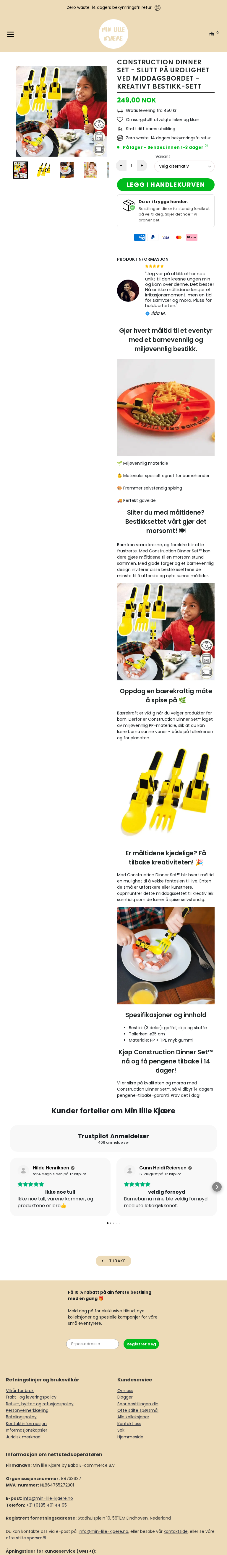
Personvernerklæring (27, 1410)
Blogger (125, 1397)
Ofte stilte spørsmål (137, 1410)
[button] (10, 1187)
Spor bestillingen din (137, 1404)
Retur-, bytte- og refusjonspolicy (40, 1404)
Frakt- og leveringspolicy (31, 1397)
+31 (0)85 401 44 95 (46, 1505)
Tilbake (116, 1261)
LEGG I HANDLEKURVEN (166, 184)
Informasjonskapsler (26, 1430)
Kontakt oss (129, 1424)
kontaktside (176, 1531)
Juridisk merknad (23, 1437)
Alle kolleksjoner (133, 1417)
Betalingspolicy (21, 1417)
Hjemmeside (130, 1437)
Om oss (125, 1391)
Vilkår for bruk (20, 1391)
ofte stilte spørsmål (26, 1538)
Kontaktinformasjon (26, 1424)
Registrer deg (141, 1344)
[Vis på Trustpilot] (23, 1171)
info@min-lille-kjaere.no (48, 1498)
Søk (120, 1430)
